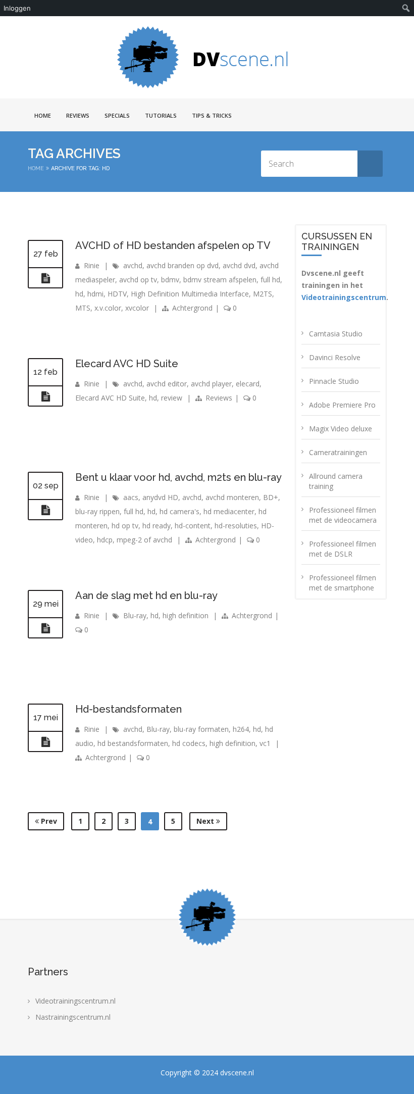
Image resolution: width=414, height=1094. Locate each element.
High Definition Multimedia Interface (190, 294)
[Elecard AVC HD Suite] (45, 396)
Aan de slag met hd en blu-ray (146, 595)
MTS (82, 308)
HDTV (117, 294)
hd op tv (125, 525)
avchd (132, 265)
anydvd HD (160, 497)
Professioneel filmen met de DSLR (342, 549)
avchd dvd (239, 265)
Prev (48, 821)
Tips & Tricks (212, 115)
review (171, 398)
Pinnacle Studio (334, 381)
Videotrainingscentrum (343, 297)
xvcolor (137, 308)
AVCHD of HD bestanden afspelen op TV (173, 245)
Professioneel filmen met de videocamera (343, 515)
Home (42, 115)
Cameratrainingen (338, 452)
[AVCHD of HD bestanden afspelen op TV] (45, 278)
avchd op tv (138, 279)
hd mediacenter (228, 511)
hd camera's (179, 511)
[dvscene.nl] (207, 57)
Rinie (91, 265)
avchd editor (166, 383)
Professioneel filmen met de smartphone (342, 582)
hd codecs (188, 743)
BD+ (270, 497)
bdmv (170, 279)
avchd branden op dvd (182, 265)
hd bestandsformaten (132, 743)
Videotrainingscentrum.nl (75, 1001)
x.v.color (107, 308)
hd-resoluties (236, 525)
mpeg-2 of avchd (144, 539)
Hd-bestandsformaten (128, 709)
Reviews (77, 115)
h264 (241, 729)
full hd (270, 279)
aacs (130, 497)
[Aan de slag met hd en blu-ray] (45, 628)
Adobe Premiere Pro (342, 405)
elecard (248, 383)
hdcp (105, 539)
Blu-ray (134, 615)
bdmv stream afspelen (219, 279)
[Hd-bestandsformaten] (45, 742)
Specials (117, 115)
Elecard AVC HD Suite (126, 364)
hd (79, 294)
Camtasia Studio (336, 333)
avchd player (211, 383)
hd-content (193, 525)
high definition (186, 615)
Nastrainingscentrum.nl (73, 1017)
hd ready (156, 525)
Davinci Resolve (334, 357)
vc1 (265, 743)
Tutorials (161, 115)
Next (206, 821)
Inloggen (17, 8)
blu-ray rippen (97, 511)
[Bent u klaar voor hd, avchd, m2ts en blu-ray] (45, 510)
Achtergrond (192, 308)
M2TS (262, 294)
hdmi (95, 294)
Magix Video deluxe (340, 428)
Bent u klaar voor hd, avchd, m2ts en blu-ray (178, 477)
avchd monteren (232, 497)
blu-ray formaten (201, 729)
